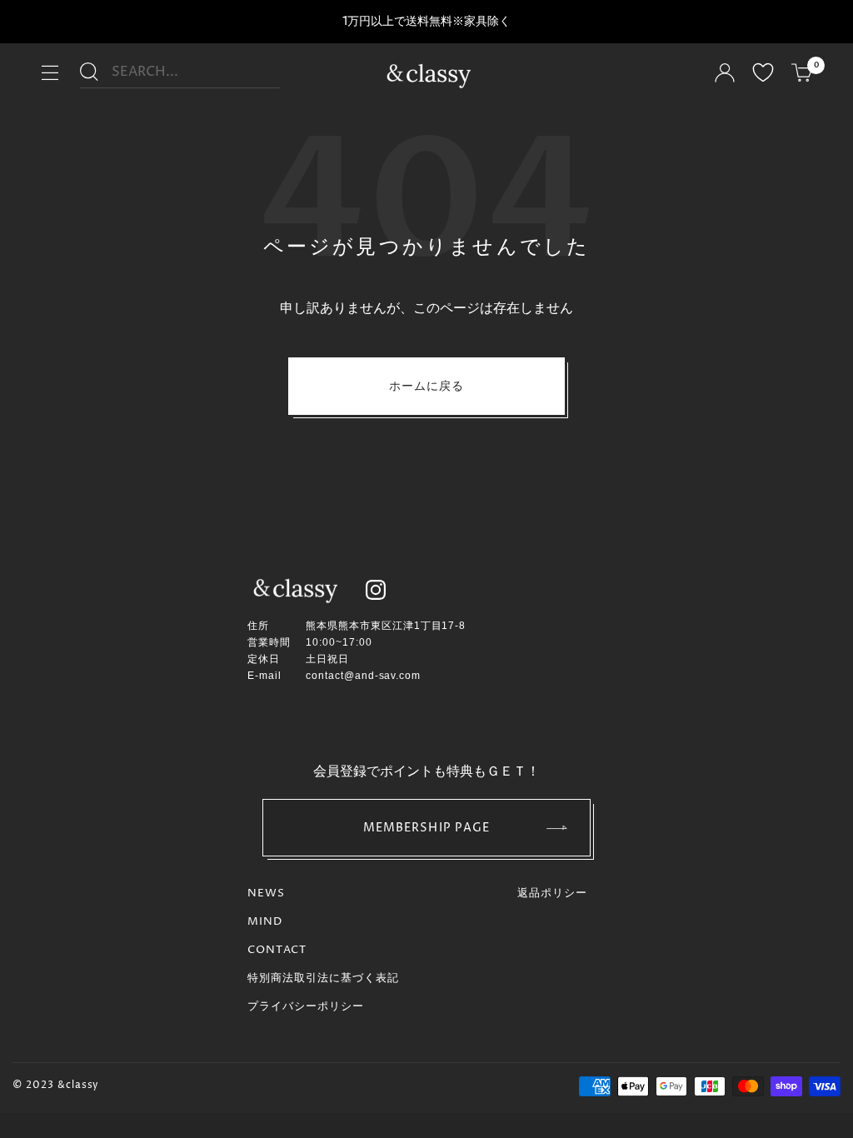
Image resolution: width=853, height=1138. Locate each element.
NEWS (266, 893)
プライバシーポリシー (305, 1006)
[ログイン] (725, 75)
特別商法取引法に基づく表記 (323, 978)
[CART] (802, 75)
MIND (264, 921)
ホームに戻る (427, 386)
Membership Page (427, 828)
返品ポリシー (552, 893)
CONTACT (277, 949)
